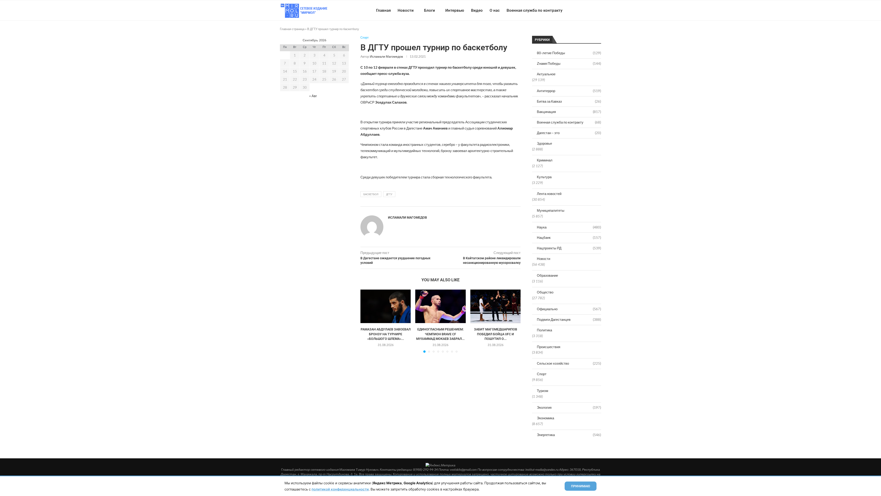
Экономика (545, 418)
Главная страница (292, 29)
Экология (569, 407)
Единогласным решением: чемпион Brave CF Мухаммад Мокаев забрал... (440, 334)
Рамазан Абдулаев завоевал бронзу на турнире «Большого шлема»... (386, 334)
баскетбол (370, 194)
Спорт (541, 374)
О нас (495, 10)
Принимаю (580, 486)
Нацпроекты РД (569, 248)
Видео (477, 10)
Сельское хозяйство (569, 363)
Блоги (429, 10)
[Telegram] (587, 10)
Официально (569, 309)
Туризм (542, 391)
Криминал (544, 160)
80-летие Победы (569, 53)
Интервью (454, 10)
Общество (545, 292)
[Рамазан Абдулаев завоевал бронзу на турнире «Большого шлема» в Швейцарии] (385, 306)
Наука (569, 227)
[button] (367, 321)
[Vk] (582, 10)
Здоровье (544, 143)
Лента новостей (549, 194)
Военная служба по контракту (534, 10)
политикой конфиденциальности (340, 489)
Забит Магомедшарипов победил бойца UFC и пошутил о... (495, 334)
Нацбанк (569, 237)
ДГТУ (389, 194)
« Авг (313, 96)
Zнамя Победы (569, 63)
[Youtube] (577, 10)
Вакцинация (569, 112)
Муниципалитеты (550, 210)
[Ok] (592, 10)
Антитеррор (569, 91)
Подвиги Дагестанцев (569, 319)
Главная (383, 10)
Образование (547, 275)
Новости (406, 10)
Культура (544, 177)
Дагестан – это (569, 133)
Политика (544, 330)
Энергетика (569, 435)
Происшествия (548, 347)
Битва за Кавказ (569, 101)
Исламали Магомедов (386, 56)
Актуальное (546, 74)
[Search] (599, 10)
